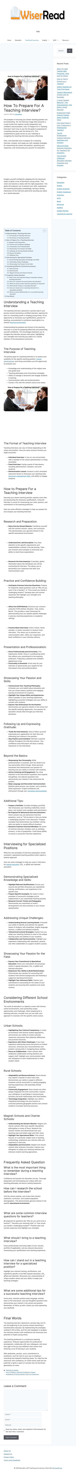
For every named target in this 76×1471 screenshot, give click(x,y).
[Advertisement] (25, 58)
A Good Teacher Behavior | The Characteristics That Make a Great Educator (64, 105)
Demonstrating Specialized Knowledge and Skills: (24, 259)
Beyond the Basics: (15, 253)
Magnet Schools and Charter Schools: (21, 273)
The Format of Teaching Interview (19, 238)
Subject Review (62, 211)
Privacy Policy (9, 1457)
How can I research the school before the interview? (25, 281)
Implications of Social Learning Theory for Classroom (22, 1374)
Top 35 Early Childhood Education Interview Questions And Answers (64, 160)
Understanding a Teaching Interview (18, 233)
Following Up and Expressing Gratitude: (21, 251)
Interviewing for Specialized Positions (19, 257)
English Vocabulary (64, 192)
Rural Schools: (14, 270)
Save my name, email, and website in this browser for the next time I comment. (26, 1430)
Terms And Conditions (12, 1460)
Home (9, 40)
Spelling (60, 208)
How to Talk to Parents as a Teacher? (62, 81)
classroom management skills (19, 476)
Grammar (60, 195)
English (44, 40)
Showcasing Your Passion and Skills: (20, 248)
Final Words (10, 296)
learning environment (18, 322)
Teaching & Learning (32, 40)
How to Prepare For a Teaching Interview (20, 240)
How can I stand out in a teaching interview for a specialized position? (24, 289)
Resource (65, 40)
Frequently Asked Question (15, 275)
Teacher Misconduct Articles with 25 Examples (64, 94)
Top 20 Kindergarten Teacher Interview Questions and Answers (63, 138)
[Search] (69, 51)
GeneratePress (57, 1468)
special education (12, 864)
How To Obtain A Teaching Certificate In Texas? (20, 1372)
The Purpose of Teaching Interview (19, 235)
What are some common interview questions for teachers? (27, 283)
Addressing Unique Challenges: (19, 262)
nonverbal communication (37, 791)
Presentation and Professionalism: (20, 246)
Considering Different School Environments (21, 266)
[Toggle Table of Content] (44, 230)
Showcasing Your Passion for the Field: (21, 264)
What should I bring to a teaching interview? (23, 285)
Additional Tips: (14, 255)
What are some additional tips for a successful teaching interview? (26, 293)
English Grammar (63, 189)
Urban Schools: (13, 268)
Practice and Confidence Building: (19, 244)
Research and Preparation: (17, 242)
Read (59, 201)
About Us (7, 1451)
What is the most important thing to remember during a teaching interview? (26, 278)
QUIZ (54, 40)
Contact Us (8, 1454)
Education (18, 40)
